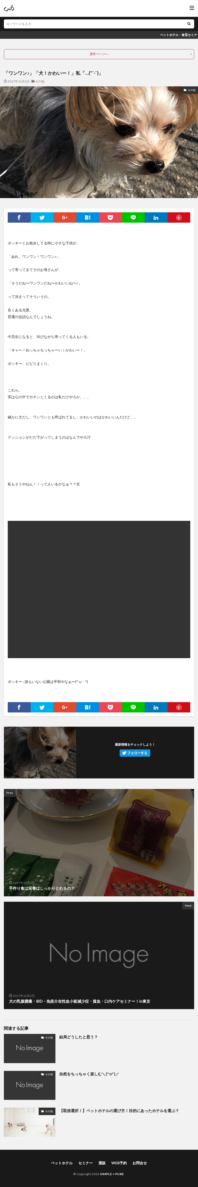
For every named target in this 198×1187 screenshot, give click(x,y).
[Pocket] (110, 217)
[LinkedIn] (156, 217)
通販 (102, 1163)
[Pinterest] (179, 217)
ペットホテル (62, 1163)
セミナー (85, 1163)
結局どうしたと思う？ (78, 1036)
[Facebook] (19, 217)
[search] (189, 23)
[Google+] (64, 217)
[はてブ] (87, 217)
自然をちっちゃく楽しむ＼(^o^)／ (89, 1073)
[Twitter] (42, 217)
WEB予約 (119, 1163)
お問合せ (140, 1163)
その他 (39, 81)
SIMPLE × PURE (112, 1174)
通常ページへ (99, 54)
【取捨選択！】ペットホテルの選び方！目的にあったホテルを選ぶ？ (119, 1110)
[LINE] (133, 217)
